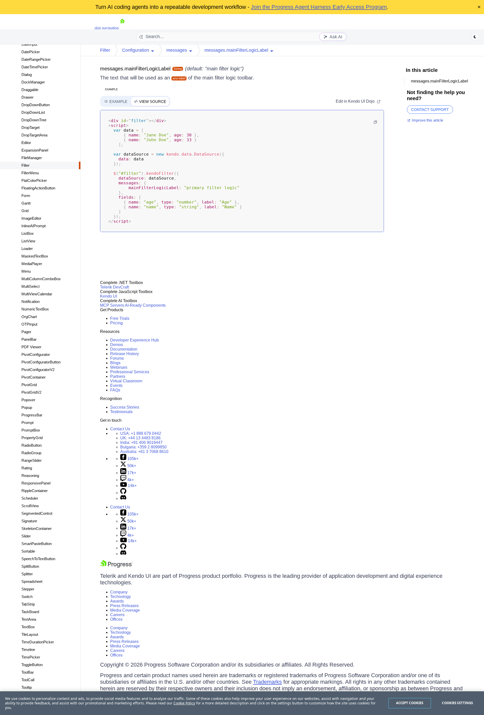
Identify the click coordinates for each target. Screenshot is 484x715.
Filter (25, 165)
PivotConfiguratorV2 (37, 369)
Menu (26, 271)
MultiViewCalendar (36, 294)
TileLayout (29, 634)
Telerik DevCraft (114, 287)
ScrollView (30, 506)
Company (119, 592)
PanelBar (29, 339)
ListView (28, 241)
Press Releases (124, 606)
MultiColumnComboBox (41, 279)
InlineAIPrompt (33, 226)
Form (25, 195)
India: (141, 442)
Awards (117, 601)
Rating (26, 468)
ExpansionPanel (34, 150)
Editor (26, 142)
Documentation (123, 349)
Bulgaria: (143, 447)
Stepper (27, 589)
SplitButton (30, 566)
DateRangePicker (36, 59)
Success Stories (124, 407)
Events (116, 385)
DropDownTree (33, 120)
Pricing (116, 323)
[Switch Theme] (475, 37)
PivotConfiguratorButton (40, 362)
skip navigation (107, 28)
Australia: (144, 451)
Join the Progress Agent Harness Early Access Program (319, 7)
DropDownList (33, 112)
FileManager (31, 158)
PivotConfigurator (35, 354)
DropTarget (30, 127)
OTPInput (29, 324)
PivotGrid (29, 385)
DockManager (33, 82)
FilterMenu (30, 173)
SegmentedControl (36, 513)
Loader (27, 248)
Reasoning (30, 475)
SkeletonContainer (36, 528)
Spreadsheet (31, 581)
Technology (120, 596)
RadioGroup (31, 453)
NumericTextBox (35, 309)
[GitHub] (123, 493)
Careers (117, 615)
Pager (26, 332)
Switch (27, 596)
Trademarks (267, 682)
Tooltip (26, 687)
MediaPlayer (31, 264)
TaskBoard (30, 612)
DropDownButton (35, 105)
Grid (24, 211)
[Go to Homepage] (122, 28)
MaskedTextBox (34, 256)
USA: (140, 433)
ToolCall (27, 680)
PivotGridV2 (31, 392)
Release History (124, 354)
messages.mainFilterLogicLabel (135, 68)
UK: (140, 438)
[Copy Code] (375, 122)
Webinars (118, 367)
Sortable (28, 551)
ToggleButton (32, 665)
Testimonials (121, 412)
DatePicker (30, 52)
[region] (242, 703)
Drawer (27, 97)
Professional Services (129, 372)
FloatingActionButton (38, 188)
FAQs (115, 390)
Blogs (115, 363)
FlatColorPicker (34, 180)
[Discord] (123, 498)
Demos (116, 344)
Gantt (26, 203)
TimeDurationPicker (37, 642)
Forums (117, 358)
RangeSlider (31, 460)
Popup (26, 407)
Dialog (26, 74)
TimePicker (30, 657)
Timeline (28, 649)
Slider (26, 536)
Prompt (27, 422)
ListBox (27, 233)
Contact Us (120, 429)
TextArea (28, 619)
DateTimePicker (34, 67)
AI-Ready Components (145, 305)
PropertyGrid (32, 438)
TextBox (28, 627)
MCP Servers (112, 305)
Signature (29, 521)
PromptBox (30, 430)
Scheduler (29, 498)
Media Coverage (125, 610)
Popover (28, 400)
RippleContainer (34, 491)
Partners (117, 376)
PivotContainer (33, 377)
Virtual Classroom (126, 381)
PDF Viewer (31, 347)
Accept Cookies (410, 703)
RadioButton (31, 445)
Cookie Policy (184, 703)
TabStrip (28, 604)
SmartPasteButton (36, 543)
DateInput (29, 44)
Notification (30, 301)
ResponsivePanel (35, 483)
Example (111, 89)
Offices (116, 619)
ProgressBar (31, 415)
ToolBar (27, 672)
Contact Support (430, 109)
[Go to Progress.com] (116, 566)
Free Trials (119, 318)
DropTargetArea (34, 135)
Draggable (29, 90)
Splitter (27, 574)
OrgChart (29, 316)
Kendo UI (108, 296)
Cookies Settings (457, 703)
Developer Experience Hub (134, 340)
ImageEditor (31, 218)
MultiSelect (30, 286)
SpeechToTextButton (38, 559)
